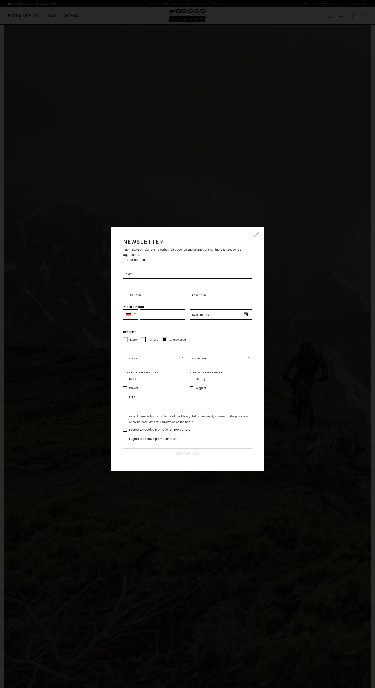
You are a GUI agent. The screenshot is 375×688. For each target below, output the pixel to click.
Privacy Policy (190, 416)
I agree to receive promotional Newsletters (159, 430)
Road (132, 379)
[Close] (256, 234)
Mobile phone (134, 307)
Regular (200, 388)
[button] (130, 314)
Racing (200, 379)
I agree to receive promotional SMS (154, 439)
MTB (132, 397)
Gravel (133, 388)
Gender (129, 332)
